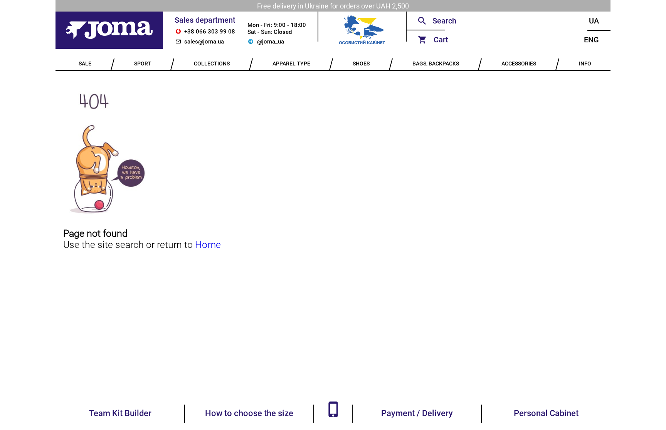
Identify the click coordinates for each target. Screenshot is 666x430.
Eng (591, 39)
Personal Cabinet (546, 413)
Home (208, 244)
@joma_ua (270, 41)
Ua (594, 20)
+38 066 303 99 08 (209, 31)
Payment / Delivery (417, 413)
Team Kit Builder (120, 413)
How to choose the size (249, 413)
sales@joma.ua (204, 41)
